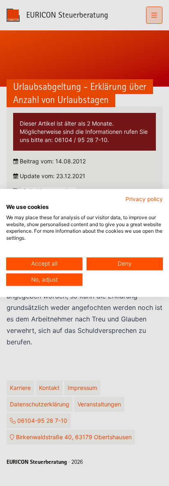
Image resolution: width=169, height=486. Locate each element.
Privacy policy (144, 199)
